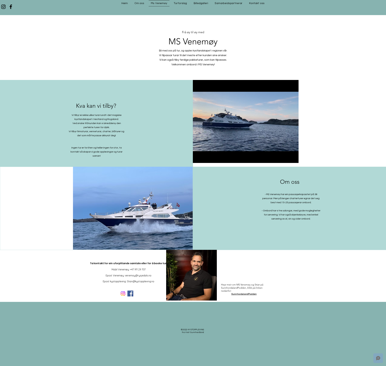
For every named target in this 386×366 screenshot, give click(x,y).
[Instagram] (3, 7)
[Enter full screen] (294, 159)
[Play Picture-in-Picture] (289, 159)
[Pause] (197, 159)
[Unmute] (202, 159)
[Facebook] (11, 7)
